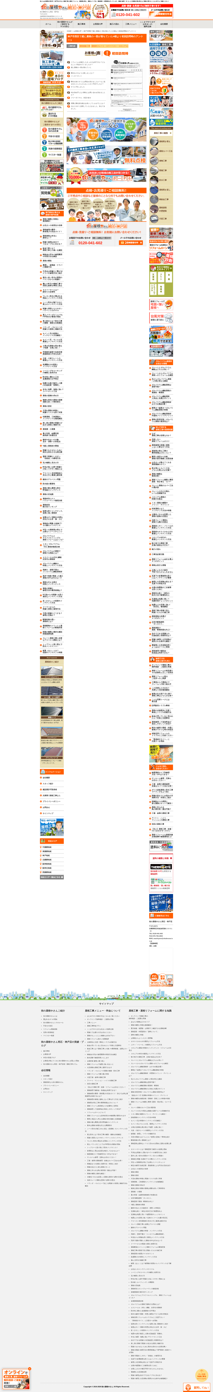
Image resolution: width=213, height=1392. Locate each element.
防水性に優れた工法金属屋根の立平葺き (51, 378)
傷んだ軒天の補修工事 (138, 1260)
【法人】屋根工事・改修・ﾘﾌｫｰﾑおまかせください (162, 830)
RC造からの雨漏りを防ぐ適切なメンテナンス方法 (53, 595)
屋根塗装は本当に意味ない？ (50, 237)
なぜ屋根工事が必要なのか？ (161, 434)
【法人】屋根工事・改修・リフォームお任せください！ (106, 1087)
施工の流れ (114, 24)
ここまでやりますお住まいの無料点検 (147, 24)
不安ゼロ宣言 (48, 1026)
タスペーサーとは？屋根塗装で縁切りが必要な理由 (149, 1149)
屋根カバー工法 (165, 151)
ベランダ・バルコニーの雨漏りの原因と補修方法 (52, 328)
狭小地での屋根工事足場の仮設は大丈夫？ (161, 544)
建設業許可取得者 (50, 789)
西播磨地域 (46, 872)
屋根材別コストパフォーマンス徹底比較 (52, 499)
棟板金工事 (164, 199)
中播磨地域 (46, 847)
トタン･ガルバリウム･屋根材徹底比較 (51, 545)
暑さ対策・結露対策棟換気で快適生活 (144, 1195)
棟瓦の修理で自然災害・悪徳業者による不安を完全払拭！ (151, 1165)
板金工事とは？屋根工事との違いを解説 (52, 249)
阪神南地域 (46, 864)
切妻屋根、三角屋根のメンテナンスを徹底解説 (52, 417)
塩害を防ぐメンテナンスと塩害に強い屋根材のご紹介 (149, 1324)
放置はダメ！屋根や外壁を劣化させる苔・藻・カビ (149, 1327)
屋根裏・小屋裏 (49, 429)
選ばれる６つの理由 (50, 1019)
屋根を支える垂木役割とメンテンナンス (51, 583)
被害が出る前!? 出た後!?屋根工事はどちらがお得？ (162, 695)
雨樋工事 (163, 170)
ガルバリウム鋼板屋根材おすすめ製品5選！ (161, 403)
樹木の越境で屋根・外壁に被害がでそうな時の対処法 (162, 729)
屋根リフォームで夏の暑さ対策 (98, 1074)
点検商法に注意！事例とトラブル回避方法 (102, 1042)
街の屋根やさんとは (50, 1016)
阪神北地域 (46, 868)
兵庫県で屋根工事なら (51, 795)
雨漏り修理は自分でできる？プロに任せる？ (52, 243)
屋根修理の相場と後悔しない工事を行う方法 (161, 446)
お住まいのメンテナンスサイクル (142, 1269)
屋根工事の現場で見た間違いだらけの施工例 (161, 611)
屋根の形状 (47, 406)
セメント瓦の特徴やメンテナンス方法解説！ (52, 334)
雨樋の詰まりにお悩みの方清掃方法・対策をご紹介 (162, 796)
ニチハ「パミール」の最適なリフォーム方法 (146, 1045)
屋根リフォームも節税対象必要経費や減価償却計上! (162, 836)
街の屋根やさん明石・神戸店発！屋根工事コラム (60, 1064)
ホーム (48, 24)
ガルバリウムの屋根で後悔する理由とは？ (51, 552)
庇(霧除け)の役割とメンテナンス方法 (50, 365)
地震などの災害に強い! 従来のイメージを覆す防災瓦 (149, 1218)
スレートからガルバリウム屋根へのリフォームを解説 (162, 374)
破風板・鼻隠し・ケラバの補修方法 (143, 1134)
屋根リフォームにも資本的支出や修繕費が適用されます (106, 1115)
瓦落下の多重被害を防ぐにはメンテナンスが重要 (161, 577)
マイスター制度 (48, 1035)
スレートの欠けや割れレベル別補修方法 (161, 492)
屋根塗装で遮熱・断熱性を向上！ (142, 1201)
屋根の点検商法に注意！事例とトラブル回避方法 (161, 711)
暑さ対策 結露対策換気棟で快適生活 (51, 434)
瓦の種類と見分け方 (51, 463)
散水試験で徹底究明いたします (98, 1058)
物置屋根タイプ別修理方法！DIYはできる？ (161, 773)
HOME (69, 31)
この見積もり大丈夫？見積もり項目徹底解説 (161, 689)
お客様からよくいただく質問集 (142, 1038)
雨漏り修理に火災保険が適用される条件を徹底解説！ (149, 1378)
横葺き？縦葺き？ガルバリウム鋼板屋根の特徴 (162, 409)
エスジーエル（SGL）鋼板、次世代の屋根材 (146, 1307)
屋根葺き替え (165, 141)
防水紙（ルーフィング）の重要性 (142, 1282)
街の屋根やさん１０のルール (53, 1022)
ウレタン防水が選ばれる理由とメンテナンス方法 (52, 297)
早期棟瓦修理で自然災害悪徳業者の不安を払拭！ (52, 353)
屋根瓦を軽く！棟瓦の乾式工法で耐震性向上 (161, 594)
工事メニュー (131, 24)
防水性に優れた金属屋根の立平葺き (143, 1311)
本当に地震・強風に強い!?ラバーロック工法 (146, 1337)
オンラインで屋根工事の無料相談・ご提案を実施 (161, 666)
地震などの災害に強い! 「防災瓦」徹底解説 (161, 606)
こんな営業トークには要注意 (161, 700)
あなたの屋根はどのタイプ (140, 1022)
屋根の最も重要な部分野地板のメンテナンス (51, 489)
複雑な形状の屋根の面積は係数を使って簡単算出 (148, 1188)
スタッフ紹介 (48, 784)
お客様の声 (98, 24)
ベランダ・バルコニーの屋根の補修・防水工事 (103, 1071)
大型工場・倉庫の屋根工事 (96, 1077)
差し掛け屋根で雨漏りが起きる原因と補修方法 (147, 1343)
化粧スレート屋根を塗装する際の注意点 (160, 521)
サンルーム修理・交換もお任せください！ (161, 779)
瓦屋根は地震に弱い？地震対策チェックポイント (162, 600)
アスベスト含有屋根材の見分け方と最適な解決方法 (149, 1221)
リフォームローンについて (96, 1112)
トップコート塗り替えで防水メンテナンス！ (52, 645)
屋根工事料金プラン (94, 1026)
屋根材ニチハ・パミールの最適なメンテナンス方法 (162, 527)
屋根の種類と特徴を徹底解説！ (51, 220)
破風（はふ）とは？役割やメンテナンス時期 (52, 651)
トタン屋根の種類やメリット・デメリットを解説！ (149, 1114)
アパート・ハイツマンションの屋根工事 (161, 819)
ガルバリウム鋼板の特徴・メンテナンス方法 (146, 1231)
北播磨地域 (46, 860)
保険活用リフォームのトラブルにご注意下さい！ (148, 1317)
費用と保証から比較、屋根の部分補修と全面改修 (162, 457)
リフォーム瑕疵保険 (50, 1029)
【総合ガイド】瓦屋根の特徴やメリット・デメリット (149, 1095)
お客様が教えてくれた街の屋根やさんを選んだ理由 (61, 1061)
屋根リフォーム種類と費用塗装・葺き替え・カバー (162, 481)
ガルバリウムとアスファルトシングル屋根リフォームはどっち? (53, 538)
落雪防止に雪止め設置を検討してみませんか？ (103, 1151)
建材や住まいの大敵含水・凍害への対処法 (51, 440)
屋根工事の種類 (161, 133)
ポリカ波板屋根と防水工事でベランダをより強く (162, 791)
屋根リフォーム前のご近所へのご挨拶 (160, 677)
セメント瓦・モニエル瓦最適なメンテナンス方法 (52, 340)
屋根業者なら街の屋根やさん (53, 1082)
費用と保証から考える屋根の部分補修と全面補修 (104, 1119)
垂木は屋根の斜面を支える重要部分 (99, 1125)
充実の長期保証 (48, 1032)
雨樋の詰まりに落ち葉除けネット (98, 1167)
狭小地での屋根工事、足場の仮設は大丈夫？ (146, 1057)
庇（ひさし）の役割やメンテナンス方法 (52, 602)
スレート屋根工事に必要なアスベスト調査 (145, 1224)
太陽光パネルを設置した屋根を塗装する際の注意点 (105, 1177)
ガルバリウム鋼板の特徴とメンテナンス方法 (52, 564)
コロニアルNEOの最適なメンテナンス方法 (161, 538)
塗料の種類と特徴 (161, 858)
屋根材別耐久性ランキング (50, 506)
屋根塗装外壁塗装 (163, 209)
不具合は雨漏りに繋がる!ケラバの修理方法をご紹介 (149, 1152)
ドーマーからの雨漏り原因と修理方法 (51, 608)
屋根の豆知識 (48, 494)
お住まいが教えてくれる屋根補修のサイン (161, 463)
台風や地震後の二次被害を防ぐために (161, 588)
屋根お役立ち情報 (159, 565)
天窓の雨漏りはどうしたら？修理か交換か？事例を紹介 (150, 1137)
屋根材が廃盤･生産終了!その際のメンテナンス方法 (148, 1159)
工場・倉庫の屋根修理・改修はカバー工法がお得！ (162, 785)
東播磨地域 (46, 851)
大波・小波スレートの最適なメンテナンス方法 (52, 359)
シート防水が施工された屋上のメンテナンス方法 (52, 303)
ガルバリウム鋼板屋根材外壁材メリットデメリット (162, 414)
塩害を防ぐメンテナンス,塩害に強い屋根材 (53, 512)
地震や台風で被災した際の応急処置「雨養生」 (52, 384)
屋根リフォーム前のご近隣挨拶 (98, 1039)
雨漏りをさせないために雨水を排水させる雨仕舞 (52, 451)
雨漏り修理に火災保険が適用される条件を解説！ (161, 640)
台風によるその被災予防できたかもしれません (162, 571)
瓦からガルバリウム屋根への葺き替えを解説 (161, 380)
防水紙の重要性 (49, 484)
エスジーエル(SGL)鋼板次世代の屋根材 (52, 558)
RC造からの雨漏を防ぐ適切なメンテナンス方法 (147, 1237)
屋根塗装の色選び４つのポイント (159, 617)
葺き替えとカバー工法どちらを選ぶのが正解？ (161, 469)
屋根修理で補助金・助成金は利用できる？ (161, 652)
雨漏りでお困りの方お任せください (99, 1032)
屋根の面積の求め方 (51, 396)
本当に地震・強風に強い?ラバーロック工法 (53, 390)
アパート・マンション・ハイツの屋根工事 (102, 1080)
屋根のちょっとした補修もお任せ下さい (101, 1035)
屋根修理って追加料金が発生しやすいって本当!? (161, 723)
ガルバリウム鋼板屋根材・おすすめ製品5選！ (147, 1067)
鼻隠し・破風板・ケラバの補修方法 (52, 266)
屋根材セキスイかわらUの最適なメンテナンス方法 (162, 532)
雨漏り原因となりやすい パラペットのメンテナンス (105, 1138)
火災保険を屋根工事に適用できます (99, 1067)
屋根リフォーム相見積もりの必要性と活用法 (102, 1106)
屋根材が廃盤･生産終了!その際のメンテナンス (52, 524)
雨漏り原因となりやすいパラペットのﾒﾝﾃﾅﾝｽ (52, 309)
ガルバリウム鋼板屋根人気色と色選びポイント (161, 397)
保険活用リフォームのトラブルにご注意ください (162, 734)
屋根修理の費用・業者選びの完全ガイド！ (52, 230)
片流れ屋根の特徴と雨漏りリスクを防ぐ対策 (52, 411)
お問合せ (46, 807)
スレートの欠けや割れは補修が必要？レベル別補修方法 (150, 1111)
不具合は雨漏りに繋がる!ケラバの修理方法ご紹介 (53, 272)
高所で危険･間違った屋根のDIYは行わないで (146, 1240)
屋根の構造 (47, 261)
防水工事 (163, 180)
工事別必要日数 (158, 554)
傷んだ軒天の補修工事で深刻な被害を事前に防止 (52, 285)
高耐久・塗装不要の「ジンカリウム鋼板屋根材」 (148, 1234)
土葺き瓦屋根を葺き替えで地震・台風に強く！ (52, 347)
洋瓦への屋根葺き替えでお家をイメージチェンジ (52, 530)
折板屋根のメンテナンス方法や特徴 (143, 1117)
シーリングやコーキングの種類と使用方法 (52, 372)
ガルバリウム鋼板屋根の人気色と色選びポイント (148, 1089)
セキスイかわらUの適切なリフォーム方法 (145, 1041)
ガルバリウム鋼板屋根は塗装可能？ (161, 386)
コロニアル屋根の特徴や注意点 (159, 498)
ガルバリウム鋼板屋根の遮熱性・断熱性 (161, 391)
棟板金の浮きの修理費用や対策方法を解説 (52, 255)
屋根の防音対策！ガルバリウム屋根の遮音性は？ (162, 420)
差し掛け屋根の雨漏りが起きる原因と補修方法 (52, 424)
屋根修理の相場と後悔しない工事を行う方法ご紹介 (105, 1099)
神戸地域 (46, 855)
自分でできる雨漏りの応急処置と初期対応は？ (161, 634)
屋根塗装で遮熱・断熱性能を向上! (161, 629)
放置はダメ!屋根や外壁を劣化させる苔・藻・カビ (53, 518)
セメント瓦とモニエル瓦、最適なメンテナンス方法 (149, 1124)
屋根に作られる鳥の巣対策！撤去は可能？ (102, 1170)
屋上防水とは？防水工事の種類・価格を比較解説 (52, 322)
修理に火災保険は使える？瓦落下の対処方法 (162, 582)
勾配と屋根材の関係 (51, 446)
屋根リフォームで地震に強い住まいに (100, 1064)
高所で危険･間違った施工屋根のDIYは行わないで (53, 577)
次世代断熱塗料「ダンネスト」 (158, 623)
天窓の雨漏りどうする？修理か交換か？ (52, 614)
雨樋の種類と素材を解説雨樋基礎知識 (52, 633)
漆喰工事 (163, 161)
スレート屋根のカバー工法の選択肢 (162, 486)
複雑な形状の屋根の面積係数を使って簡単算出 (52, 401)
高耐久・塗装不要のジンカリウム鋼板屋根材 (52, 571)
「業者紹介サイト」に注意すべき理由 (161, 740)
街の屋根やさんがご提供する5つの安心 (64, 24)
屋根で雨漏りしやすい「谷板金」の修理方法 (51, 457)
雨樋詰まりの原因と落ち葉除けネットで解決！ (162, 802)
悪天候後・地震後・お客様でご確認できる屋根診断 (149, 1028)
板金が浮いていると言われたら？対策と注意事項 (162, 717)
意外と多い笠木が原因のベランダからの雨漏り (52, 278)
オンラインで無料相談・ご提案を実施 (100, 1019)
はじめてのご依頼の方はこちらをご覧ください (103, 1016)
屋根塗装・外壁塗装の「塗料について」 (145, 1031)
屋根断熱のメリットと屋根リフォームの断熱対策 (52, 627)
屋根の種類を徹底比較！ (157, 475)
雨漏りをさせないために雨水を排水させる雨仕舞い (149, 1346)
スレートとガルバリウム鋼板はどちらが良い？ (161, 368)
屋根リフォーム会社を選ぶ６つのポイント (162, 560)
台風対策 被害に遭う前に (96, 1061)
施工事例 (81, 24)
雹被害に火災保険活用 (138, 1372)
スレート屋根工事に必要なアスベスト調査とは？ (52, 639)
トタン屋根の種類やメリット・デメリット (161, 504)
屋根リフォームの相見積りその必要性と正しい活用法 (162, 671)
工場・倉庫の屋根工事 (161, 813)
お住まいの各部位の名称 (52, 225)
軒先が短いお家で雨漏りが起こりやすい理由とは (52, 468)
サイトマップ (48, 813)
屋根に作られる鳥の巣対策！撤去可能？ (161, 808)
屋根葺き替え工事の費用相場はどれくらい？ (161, 452)
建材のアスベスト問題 (51, 479)
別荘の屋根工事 (158, 824)
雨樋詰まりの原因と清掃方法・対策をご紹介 (102, 1164)
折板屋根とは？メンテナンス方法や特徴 (161, 509)
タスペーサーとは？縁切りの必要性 (51, 291)
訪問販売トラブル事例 (161, 705)
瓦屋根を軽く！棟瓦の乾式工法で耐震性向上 (146, 1211)
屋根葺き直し (165, 190)
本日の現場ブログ (49, 1057)
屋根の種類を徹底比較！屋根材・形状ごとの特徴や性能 (150, 1098)
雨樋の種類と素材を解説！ (96, 1173)
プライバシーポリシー (51, 801)
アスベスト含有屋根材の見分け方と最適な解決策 (52, 474)
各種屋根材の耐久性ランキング (142, 1292)
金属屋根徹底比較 (137, 1301)
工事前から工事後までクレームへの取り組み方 (161, 683)
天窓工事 (163, 219)
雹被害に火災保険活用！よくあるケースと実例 (161, 646)
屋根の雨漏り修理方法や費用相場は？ (52, 589)
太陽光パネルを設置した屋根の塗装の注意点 (161, 515)
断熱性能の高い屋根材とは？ (49, 620)
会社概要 (164, 24)
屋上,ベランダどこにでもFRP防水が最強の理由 (53, 316)
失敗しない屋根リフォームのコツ (161, 440)
